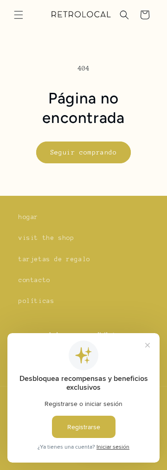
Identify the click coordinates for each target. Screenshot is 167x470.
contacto (35, 280)
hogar (29, 217)
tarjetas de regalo (54, 259)
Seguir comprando (83, 152)
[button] (18, 15)
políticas (36, 301)
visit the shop (46, 238)
